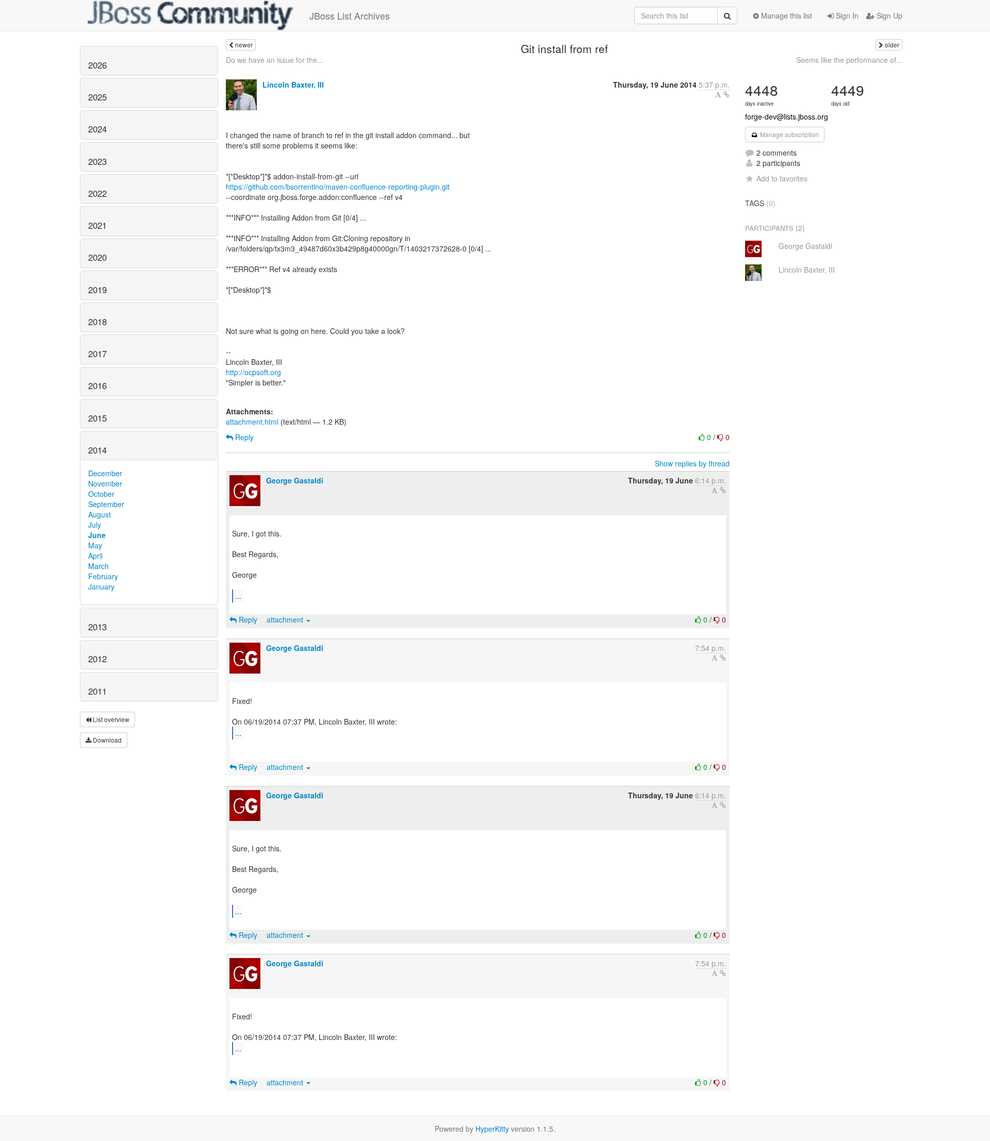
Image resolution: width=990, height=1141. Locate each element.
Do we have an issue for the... (274, 60)
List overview (110, 719)
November (105, 483)
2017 (97, 353)
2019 (97, 289)
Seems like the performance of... (849, 60)
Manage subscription (788, 134)
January (101, 586)
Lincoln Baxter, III (293, 84)
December (105, 473)
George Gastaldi (294, 480)
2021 (97, 225)
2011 (97, 691)
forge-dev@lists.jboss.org (786, 116)
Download (106, 739)
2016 (97, 385)
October (101, 494)
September (106, 504)
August (99, 514)
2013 (97, 626)
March (98, 566)
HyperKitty (492, 1128)
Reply (243, 437)
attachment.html (252, 421)
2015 (97, 418)
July (94, 524)
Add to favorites (781, 178)
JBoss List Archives (349, 15)
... (238, 595)
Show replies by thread (692, 463)
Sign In (846, 15)
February (103, 576)
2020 (97, 257)
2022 (97, 193)
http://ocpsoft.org (253, 372)
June (97, 535)
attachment (286, 619)
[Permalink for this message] (726, 94)
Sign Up (888, 15)
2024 (97, 129)
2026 (97, 65)
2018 (97, 321)
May (95, 545)
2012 (97, 658)
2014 (97, 450)
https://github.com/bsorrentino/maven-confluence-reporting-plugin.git (338, 186)
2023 (97, 161)
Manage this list (785, 15)
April (95, 555)
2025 (97, 97)
